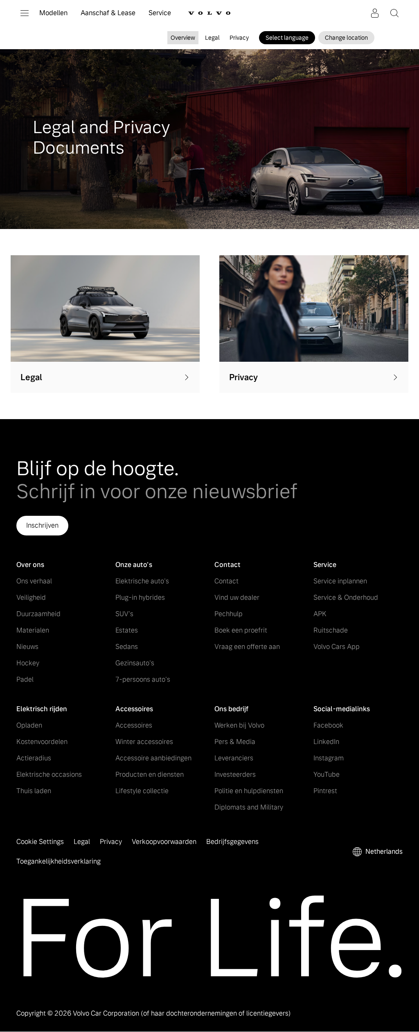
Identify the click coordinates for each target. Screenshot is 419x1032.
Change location (346, 37)
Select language (287, 37)
